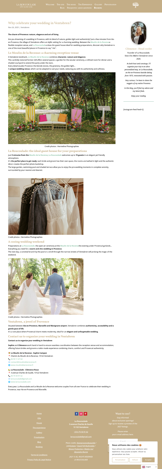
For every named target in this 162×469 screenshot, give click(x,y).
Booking (98, 8)
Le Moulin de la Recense (38, 57)
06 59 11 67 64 (16, 359)
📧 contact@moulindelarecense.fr (22, 362)
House (39, 423)
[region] (133, 453)
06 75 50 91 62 (16, 376)
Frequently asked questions (79, 8)
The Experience (85, 5)
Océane (73, 446)
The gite (60, 5)
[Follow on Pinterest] (85, 414)
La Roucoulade (39, 45)
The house (71, 5)
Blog (62, 8)
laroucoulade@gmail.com (81, 436)
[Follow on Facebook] (76, 414)
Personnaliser (120, 460)
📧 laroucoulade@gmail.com (20, 379)
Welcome (50, 5)
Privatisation (110, 5)
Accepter (148, 460)
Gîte (39, 418)
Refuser (135, 460)
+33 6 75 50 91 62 (81, 432)
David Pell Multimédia (85, 446)
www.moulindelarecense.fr (22, 365)
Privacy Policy (33, 459)
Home (39, 413)
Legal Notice (46, 459)
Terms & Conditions (39, 455)
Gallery (98, 5)
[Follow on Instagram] (81, 414)
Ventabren (25, 27)
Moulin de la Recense (38, 155)
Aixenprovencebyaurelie (86, 443)
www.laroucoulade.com (21, 382)
